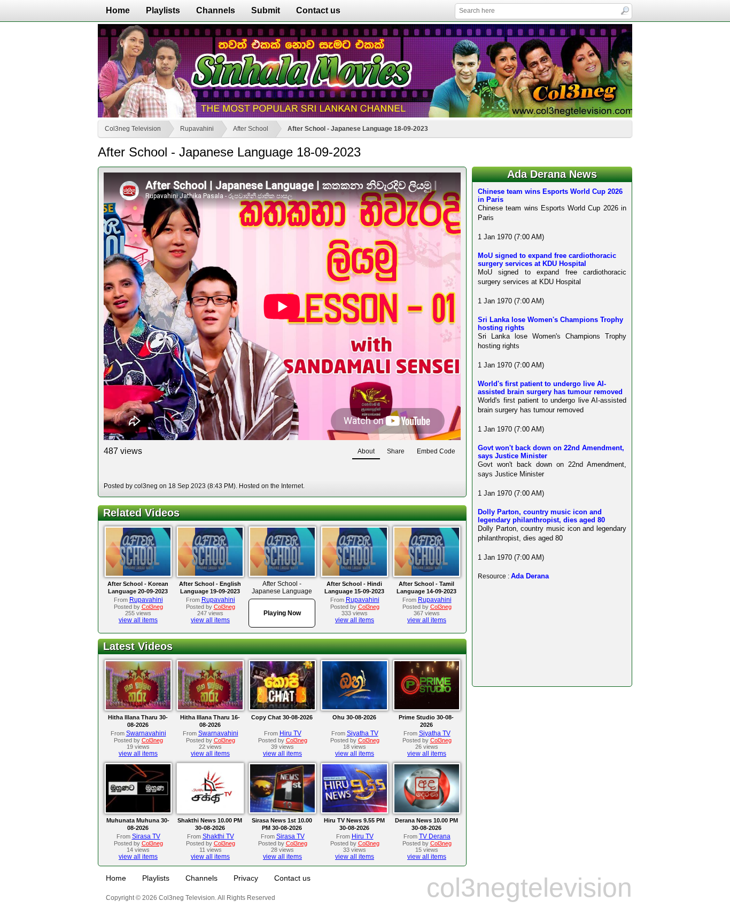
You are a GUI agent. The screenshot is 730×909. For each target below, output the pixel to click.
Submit (265, 10)
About (366, 451)
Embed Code (436, 451)
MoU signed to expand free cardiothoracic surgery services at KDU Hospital (547, 260)
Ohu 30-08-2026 (354, 717)
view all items (138, 620)
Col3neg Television (133, 128)
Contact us (318, 10)
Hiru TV (290, 733)
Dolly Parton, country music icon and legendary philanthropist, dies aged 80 (541, 516)
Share (396, 451)
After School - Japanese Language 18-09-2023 (358, 128)
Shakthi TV (218, 836)
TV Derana (435, 836)
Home (118, 10)
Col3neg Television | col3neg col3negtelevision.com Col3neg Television (365, 70)
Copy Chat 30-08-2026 (282, 717)
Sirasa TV (146, 836)
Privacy (246, 878)
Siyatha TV (362, 733)
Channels (215, 10)
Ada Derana (530, 576)
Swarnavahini (146, 733)
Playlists (163, 10)
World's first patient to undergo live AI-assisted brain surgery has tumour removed (550, 388)
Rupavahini (197, 128)
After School (250, 128)
